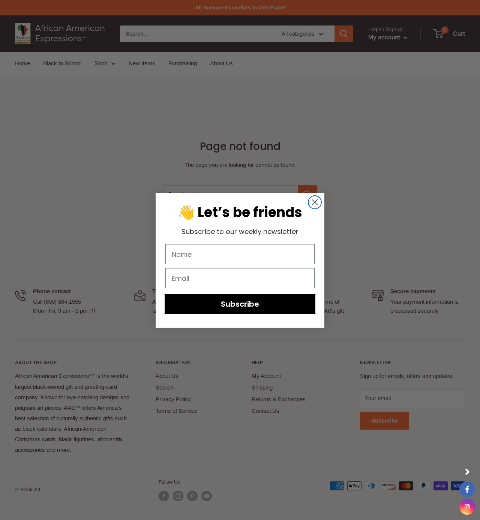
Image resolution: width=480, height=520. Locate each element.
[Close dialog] (314, 202)
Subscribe (240, 304)
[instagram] (467, 507)
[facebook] (467, 489)
